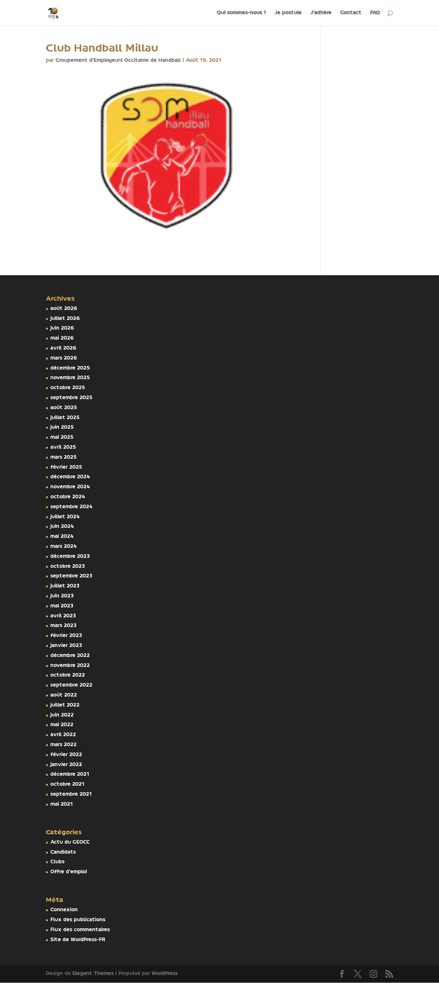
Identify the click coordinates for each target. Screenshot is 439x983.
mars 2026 (63, 358)
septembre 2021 (71, 794)
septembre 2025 (71, 398)
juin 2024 (62, 526)
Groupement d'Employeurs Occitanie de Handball (118, 60)
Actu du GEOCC (70, 842)
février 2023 (66, 635)
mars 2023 (63, 625)
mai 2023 (62, 606)
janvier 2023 (66, 645)
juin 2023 (62, 596)
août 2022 (63, 695)
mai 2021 (61, 804)
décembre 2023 (70, 556)
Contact (351, 13)
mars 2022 (63, 745)
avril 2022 (63, 735)
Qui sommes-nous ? (241, 13)
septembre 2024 (71, 507)
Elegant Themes (93, 973)
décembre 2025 (70, 368)
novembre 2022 (70, 665)
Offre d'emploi (68, 872)
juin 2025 (62, 427)
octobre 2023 (67, 566)
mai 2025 (62, 437)
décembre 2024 (70, 477)
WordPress (165, 973)
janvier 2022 (66, 765)
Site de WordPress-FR (77, 940)
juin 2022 (62, 715)
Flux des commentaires (80, 930)
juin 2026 (62, 328)
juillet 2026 (65, 318)
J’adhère (321, 13)
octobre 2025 (67, 388)
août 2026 (63, 308)
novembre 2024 (70, 487)
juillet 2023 (65, 586)
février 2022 (66, 755)
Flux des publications (77, 920)
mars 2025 (63, 457)
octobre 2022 (67, 675)
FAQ (375, 13)
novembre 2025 (70, 378)
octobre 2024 (67, 497)
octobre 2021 (67, 784)
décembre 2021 (69, 774)
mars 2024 (63, 546)
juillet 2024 (65, 517)
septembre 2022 (71, 685)
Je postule (288, 13)
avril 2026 (63, 348)
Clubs (57, 862)
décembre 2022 (70, 655)
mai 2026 (62, 338)
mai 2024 (62, 536)
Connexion (64, 910)
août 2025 (63, 408)
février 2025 (66, 467)
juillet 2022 (65, 705)
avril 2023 (63, 616)
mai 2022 (62, 725)
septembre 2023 (71, 576)
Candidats (63, 852)
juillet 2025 (65, 418)
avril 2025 (63, 447)
